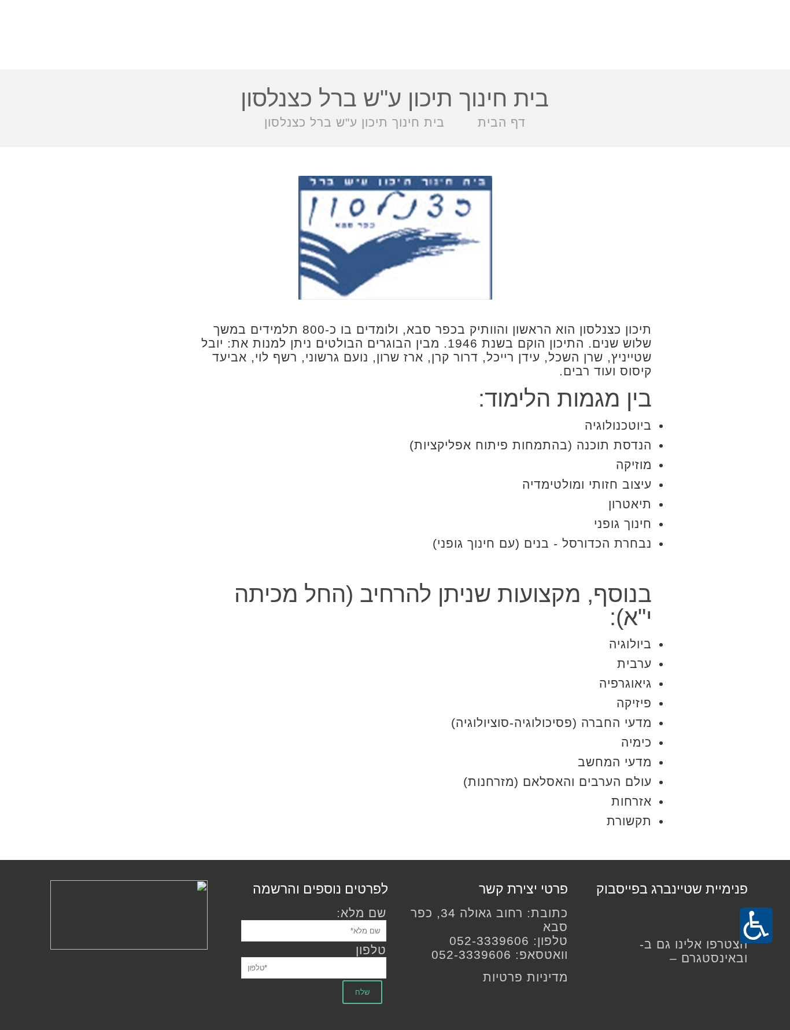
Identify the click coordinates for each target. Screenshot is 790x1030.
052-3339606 (489, 940)
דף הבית (502, 122)
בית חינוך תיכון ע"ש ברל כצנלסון (354, 122)
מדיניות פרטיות (525, 977)
